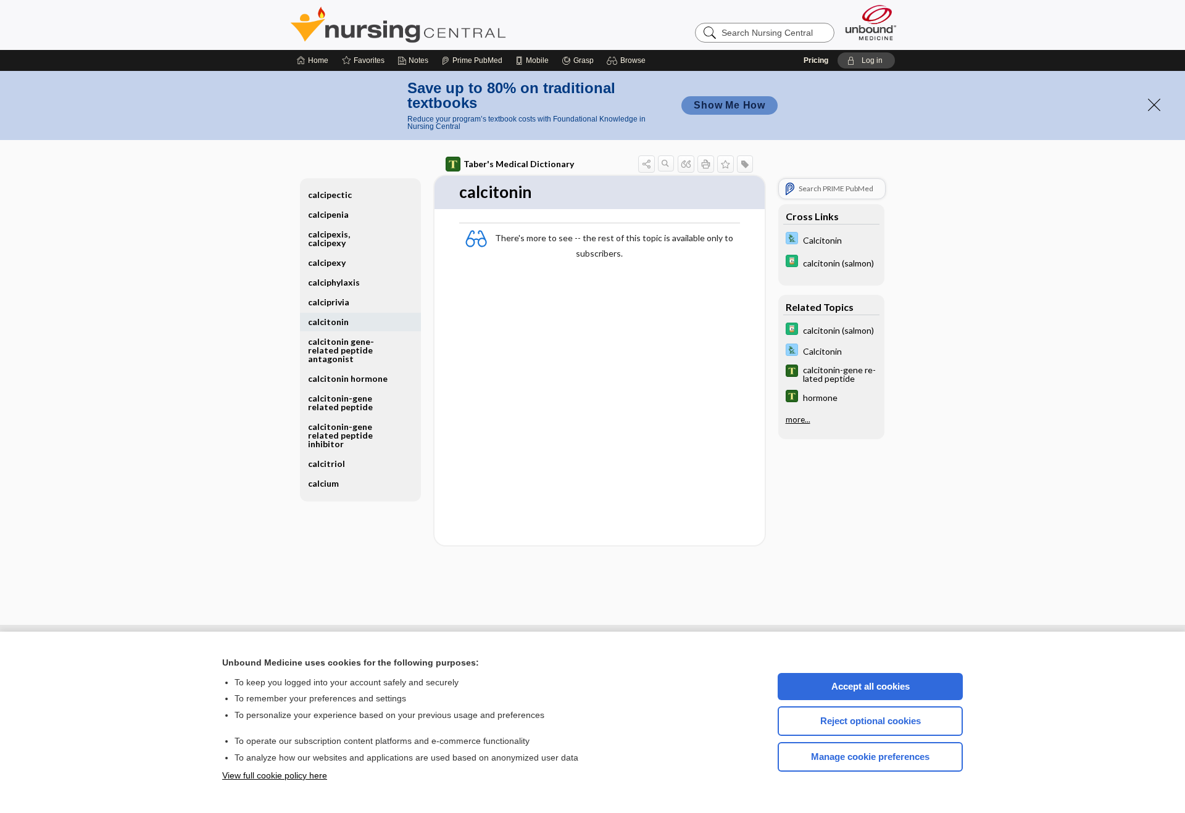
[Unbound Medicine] (871, 22)
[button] (628, 60)
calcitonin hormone (348, 378)
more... (798, 419)
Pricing (816, 60)
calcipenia (328, 214)
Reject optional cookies (870, 721)
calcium (323, 483)
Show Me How (729, 105)
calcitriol (326, 463)
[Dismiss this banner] (1154, 105)
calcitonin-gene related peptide (340, 402)
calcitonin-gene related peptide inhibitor (340, 435)
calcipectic (330, 194)
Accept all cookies (870, 686)
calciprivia (328, 302)
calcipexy (327, 262)
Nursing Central (444, 24)
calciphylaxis (334, 282)
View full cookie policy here (274, 775)
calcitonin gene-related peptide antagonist (341, 350)
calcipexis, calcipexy (329, 238)
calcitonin (328, 321)
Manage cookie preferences (870, 756)
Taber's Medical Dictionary (519, 164)
